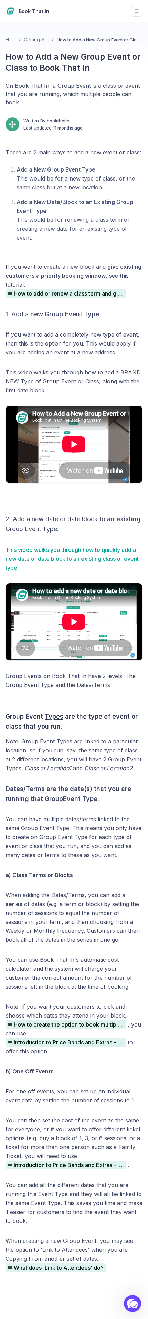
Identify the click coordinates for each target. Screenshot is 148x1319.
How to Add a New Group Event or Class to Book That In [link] (99, 39)
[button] (132, 1303)
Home (10, 39)
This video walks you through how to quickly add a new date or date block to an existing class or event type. (72, 558)
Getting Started (36, 39)
